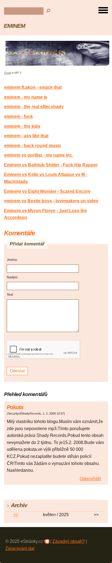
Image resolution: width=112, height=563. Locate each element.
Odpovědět (90, 478)
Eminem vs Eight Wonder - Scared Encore (47, 191)
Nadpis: (12, 277)
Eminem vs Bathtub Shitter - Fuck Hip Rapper (51, 165)
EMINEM (14, 26)
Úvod (7, 72)
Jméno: (12, 260)
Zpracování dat (19, 548)
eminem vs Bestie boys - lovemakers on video (51, 201)
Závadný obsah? (68, 541)
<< (15, 514)
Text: (10, 295)
